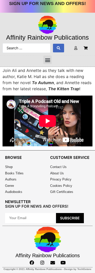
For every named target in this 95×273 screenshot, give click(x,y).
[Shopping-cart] (86, 48)
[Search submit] (58, 48)
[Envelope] (52, 262)
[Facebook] (31, 262)
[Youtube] (63, 262)
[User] (76, 48)
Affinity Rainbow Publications (47, 37)
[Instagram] (42, 262)
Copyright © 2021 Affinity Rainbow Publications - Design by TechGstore (47, 269)
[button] (47, 60)
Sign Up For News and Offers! (47, 2)
